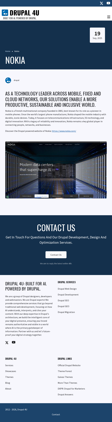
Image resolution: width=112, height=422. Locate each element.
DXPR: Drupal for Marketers (71, 388)
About (8, 388)
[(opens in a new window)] (101, 3)
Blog (7, 382)
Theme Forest (65, 371)
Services (9, 365)
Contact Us (56, 254)
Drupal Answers (65, 394)
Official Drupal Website (69, 365)
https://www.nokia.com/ (64, 130)
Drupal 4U (24, 12)
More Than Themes (67, 382)
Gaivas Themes (65, 376)
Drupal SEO (63, 300)
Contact (56, 414)
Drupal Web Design (67, 288)
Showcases (10, 371)
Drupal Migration (66, 312)
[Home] (5, 12)
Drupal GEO (63, 306)
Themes (9, 376)
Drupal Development (68, 294)
